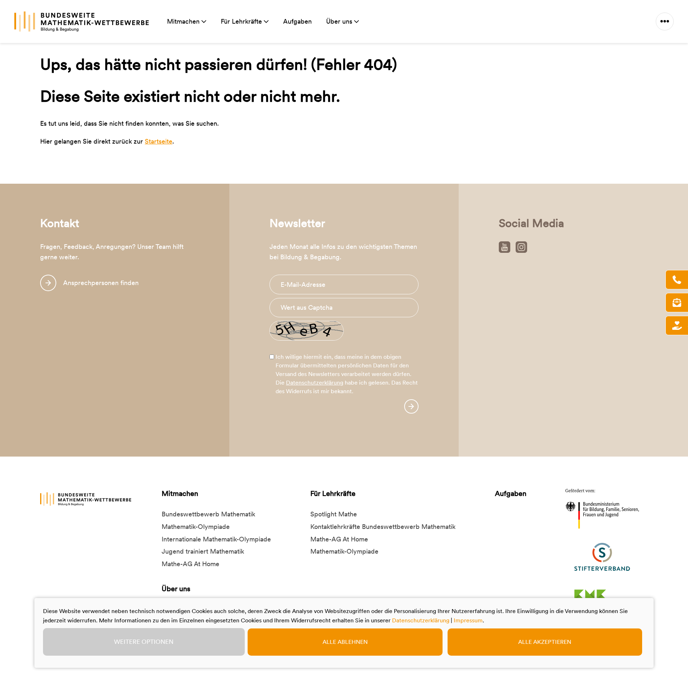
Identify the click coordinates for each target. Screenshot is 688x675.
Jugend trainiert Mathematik (203, 551)
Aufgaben (297, 21)
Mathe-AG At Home (190, 564)
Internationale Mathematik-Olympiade (216, 539)
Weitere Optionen (143, 641)
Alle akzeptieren (544, 641)
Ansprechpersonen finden (101, 282)
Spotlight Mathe (333, 514)
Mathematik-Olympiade (196, 526)
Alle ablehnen (345, 641)
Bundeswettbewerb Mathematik (208, 514)
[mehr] (665, 21)
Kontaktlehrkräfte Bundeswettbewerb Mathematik (382, 526)
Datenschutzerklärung (314, 382)
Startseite (158, 141)
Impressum (468, 620)
